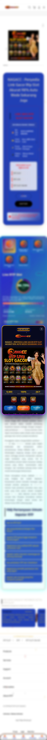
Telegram (36, 408)
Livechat (10, 408)
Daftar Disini (23, 408)
